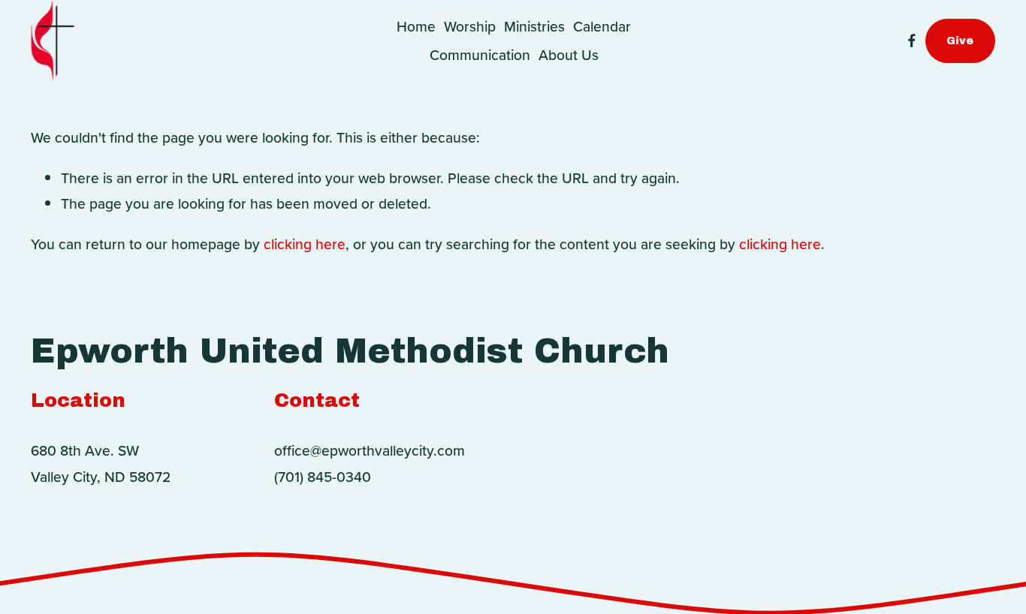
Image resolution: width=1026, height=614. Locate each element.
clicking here (305, 243)
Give (959, 41)
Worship (470, 26)
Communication (480, 54)
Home (416, 26)
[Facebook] (912, 40)
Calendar (602, 26)
